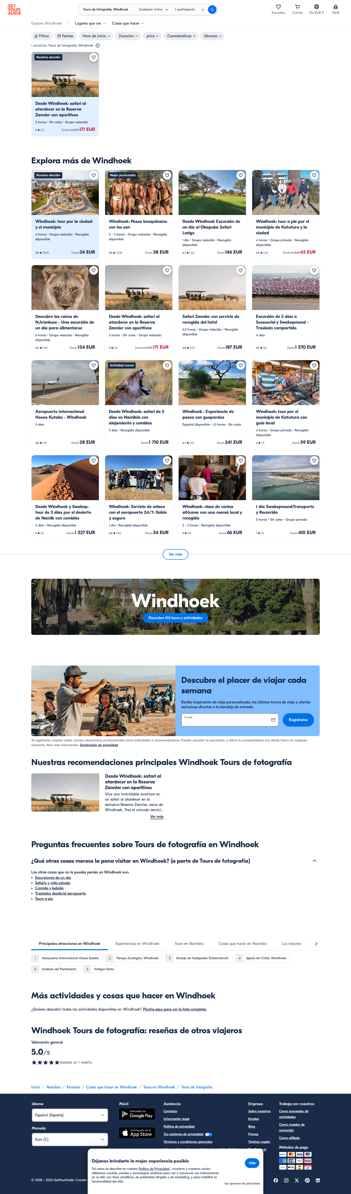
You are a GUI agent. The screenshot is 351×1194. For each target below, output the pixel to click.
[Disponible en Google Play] (137, 1114)
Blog (251, 1126)
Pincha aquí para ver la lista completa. (175, 1009)
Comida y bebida (49, 888)
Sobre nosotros (259, 1111)
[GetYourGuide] (14, 9)
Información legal (176, 1119)
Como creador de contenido (292, 1127)
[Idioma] (316, 7)
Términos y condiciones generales (188, 1142)
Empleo (253, 1119)
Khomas (73, 1087)
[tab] (69, 943)
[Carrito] (297, 7)
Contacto (170, 1111)
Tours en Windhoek (159, 1087)
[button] (65, 94)
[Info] (97, 45)
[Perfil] (336, 7)
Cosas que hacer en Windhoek (111, 1087)
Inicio (35, 1087)
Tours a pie (44, 899)
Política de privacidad (179, 1126)
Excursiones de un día (53, 878)
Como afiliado (289, 1138)
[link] (65, 94)
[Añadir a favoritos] (93, 57)
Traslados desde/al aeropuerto (60, 893)
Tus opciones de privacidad (184, 1134)
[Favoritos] (278, 7)
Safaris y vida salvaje (52, 883)
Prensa (253, 1134)
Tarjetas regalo (259, 1142)
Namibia (53, 1087)
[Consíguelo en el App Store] (137, 1133)
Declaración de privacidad (99, 745)
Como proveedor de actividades (293, 1114)
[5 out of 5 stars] (45, 1062)
